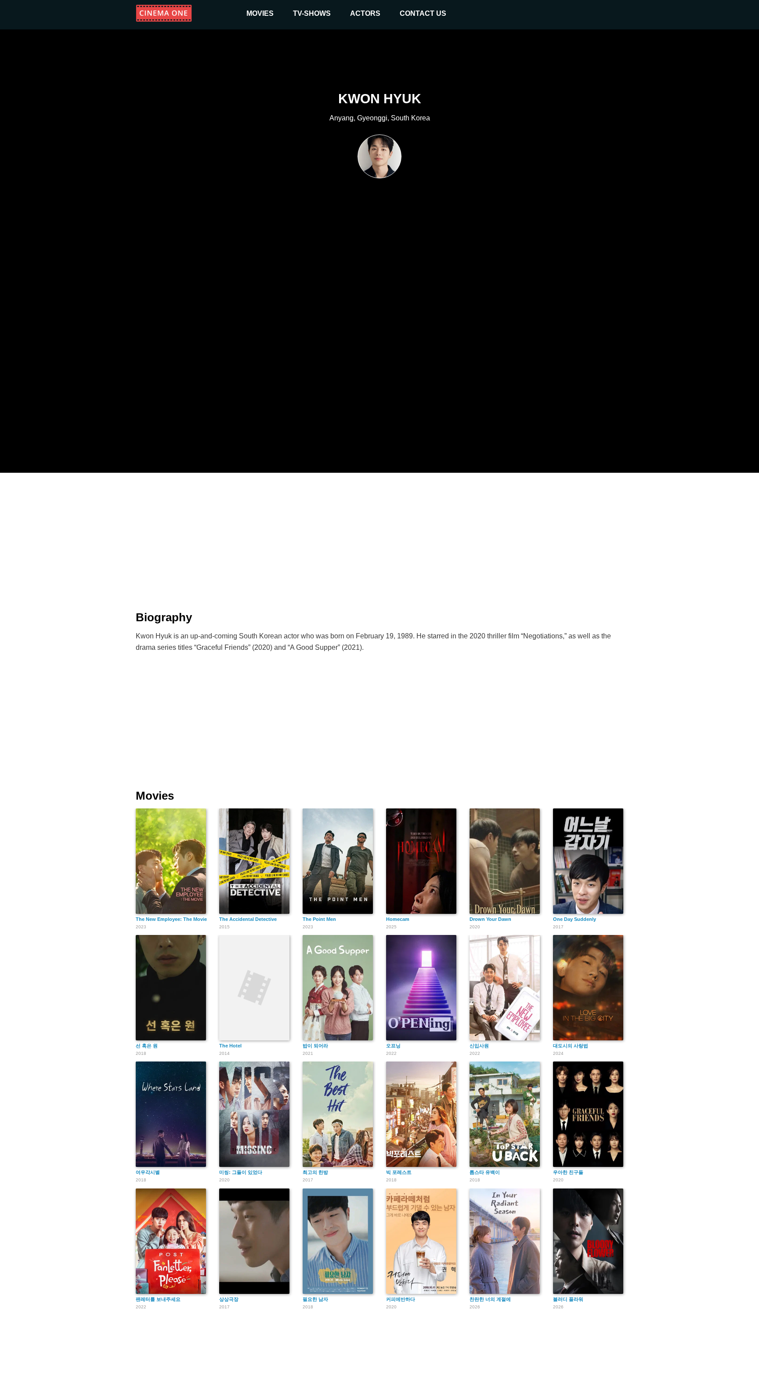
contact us (423, 13)
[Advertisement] (379, 536)
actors (365, 13)
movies (260, 13)
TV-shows (312, 13)
